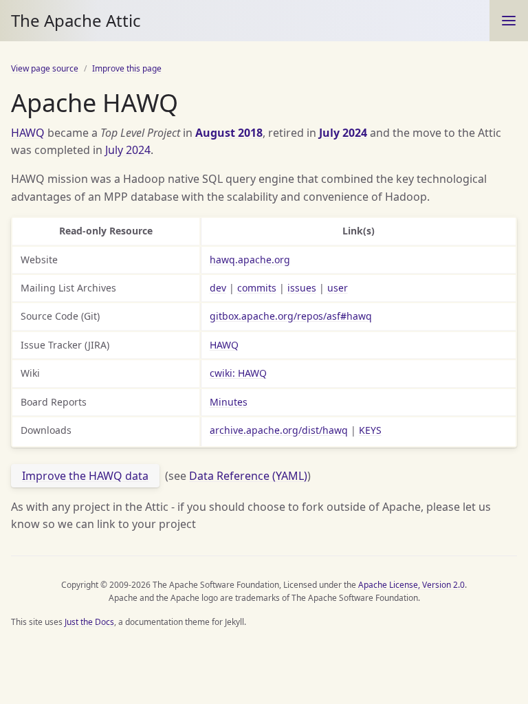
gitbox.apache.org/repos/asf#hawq (291, 315)
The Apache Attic (76, 20)
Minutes (229, 401)
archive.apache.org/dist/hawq (279, 430)
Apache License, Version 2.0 (411, 585)
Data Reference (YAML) (248, 475)
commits (256, 287)
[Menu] (509, 20)
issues (301, 287)
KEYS (370, 430)
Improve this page (127, 68)
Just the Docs (89, 622)
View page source (44, 68)
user (337, 287)
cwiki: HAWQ (238, 373)
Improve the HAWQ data (85, 475)
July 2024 (343, 132)
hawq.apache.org (250, 259)
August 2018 (229, 132)
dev (218, 287)
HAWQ (28, 132)
